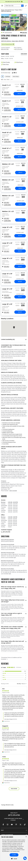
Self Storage (8, 76)
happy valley (18, 9)
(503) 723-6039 (13, 490)
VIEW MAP (24, 32)
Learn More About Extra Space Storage (13, 819)
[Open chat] (25, 858)
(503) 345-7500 (4, 49)
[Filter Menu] (2, 76)
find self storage (9, 9)
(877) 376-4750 (18, 49)
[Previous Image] (3, 21)
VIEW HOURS (24, 53)
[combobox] (15, 5)
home (2, 9)
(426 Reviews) (8, 32)
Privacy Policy (13, 846)
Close (14, 854)
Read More (14, 788)
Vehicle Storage (16, 76)
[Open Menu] (2, 5)
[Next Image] (25, 21)
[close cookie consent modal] (26, 837)
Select (20, 93)
